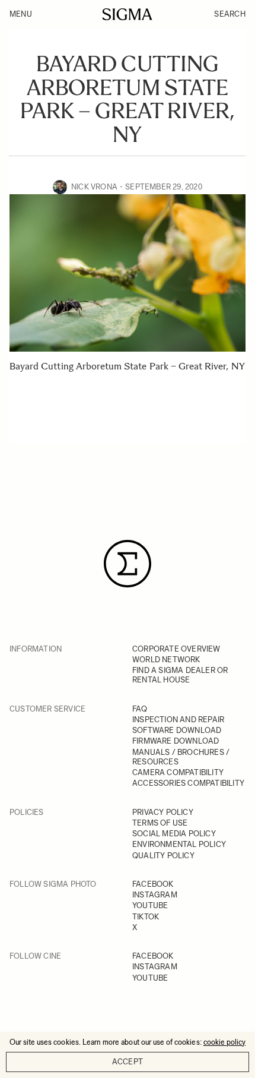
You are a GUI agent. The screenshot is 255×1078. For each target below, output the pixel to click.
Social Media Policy (174, 833)
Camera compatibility (178, 772)
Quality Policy (163, 855)
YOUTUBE (150, 905)
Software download (176, 730)
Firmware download (175, 740)
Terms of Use (159, 822)
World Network (166, 659)
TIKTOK (145, 916)
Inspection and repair (178, 719)
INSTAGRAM (154, 894)
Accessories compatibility (188, 783)
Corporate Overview (176, 648)
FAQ (140, 708)
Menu (20, 14)
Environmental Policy (179, 844)
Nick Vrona (94, 186)
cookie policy (224, 1042)
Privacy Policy (162, 812)
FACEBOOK (153, 884)
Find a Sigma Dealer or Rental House (180, 675)
